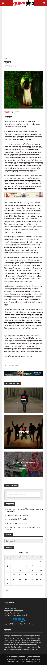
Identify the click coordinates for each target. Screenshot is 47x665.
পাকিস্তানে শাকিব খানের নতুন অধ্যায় (17, 515)
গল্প (5, 59)
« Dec (6, 590)
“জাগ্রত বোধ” (23, 432)
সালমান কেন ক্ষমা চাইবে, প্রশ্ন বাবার (17, 523)
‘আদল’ (23, 400)
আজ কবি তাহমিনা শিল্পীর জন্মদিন (17, 519)
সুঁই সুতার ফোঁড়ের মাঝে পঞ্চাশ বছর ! (23, 463)
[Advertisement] (23, 31)
